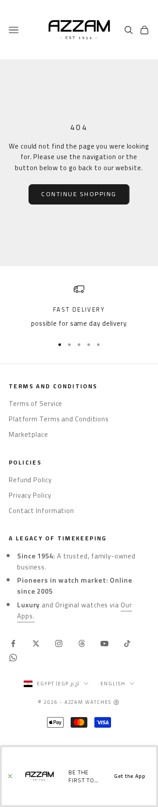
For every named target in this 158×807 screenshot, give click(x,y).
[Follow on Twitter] (36, 643)
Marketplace (28, 434)
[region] (79, 306)
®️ (116, 702)
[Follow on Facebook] (13, 643)
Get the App (130, 776)
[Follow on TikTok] (127, 643)
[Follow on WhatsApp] (13, 657)
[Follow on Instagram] (58, 643)
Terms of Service (35, 403)
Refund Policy (30, 479)
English (113, 684)
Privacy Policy (30, 495)
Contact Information (41, 510)
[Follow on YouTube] (104, 643)
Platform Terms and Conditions (59, 419)
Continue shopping (79, 194)
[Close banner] (10, 776)
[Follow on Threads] (81, 643)
